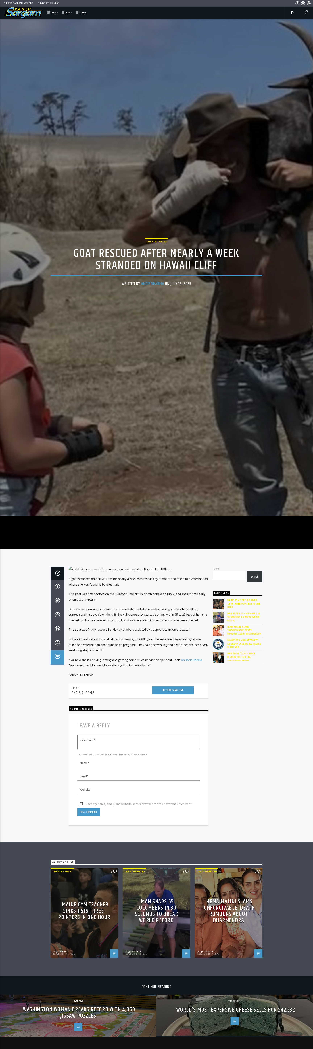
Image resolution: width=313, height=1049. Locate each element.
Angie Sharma (152, 310)
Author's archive (173, 747)
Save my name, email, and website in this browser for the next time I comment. (139, 861)
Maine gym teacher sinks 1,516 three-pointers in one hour (243, 660)
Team (83, 12)
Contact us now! (49, 3)
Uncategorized (156, 267)
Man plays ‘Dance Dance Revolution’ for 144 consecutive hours (241, 713)
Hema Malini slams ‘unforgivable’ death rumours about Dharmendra (244, 687)
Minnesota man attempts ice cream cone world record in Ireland (244, 700)
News (69, 12)
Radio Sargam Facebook (19, 3)
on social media (191, 716)
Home (55, 12)
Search (216, 625)
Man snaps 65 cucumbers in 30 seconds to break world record (243, 674)
